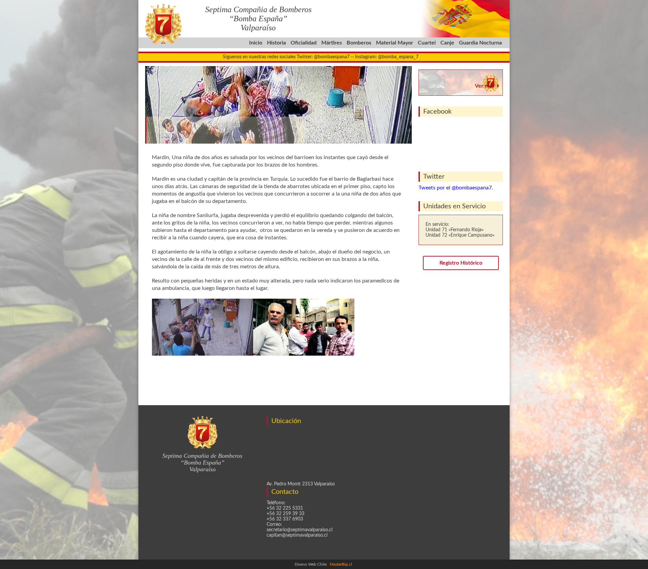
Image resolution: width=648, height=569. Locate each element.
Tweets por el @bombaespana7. (455, 187)
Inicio (255, 43)
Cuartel (427, 43)
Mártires (331, 43)
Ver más (484, 86)
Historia (276, 43)
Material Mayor (394, 43)
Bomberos (359, 43)
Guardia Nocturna (480, 43)
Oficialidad (304, 43)
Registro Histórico (460, 263)
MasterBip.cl (341, 564)
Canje (447, 43)
